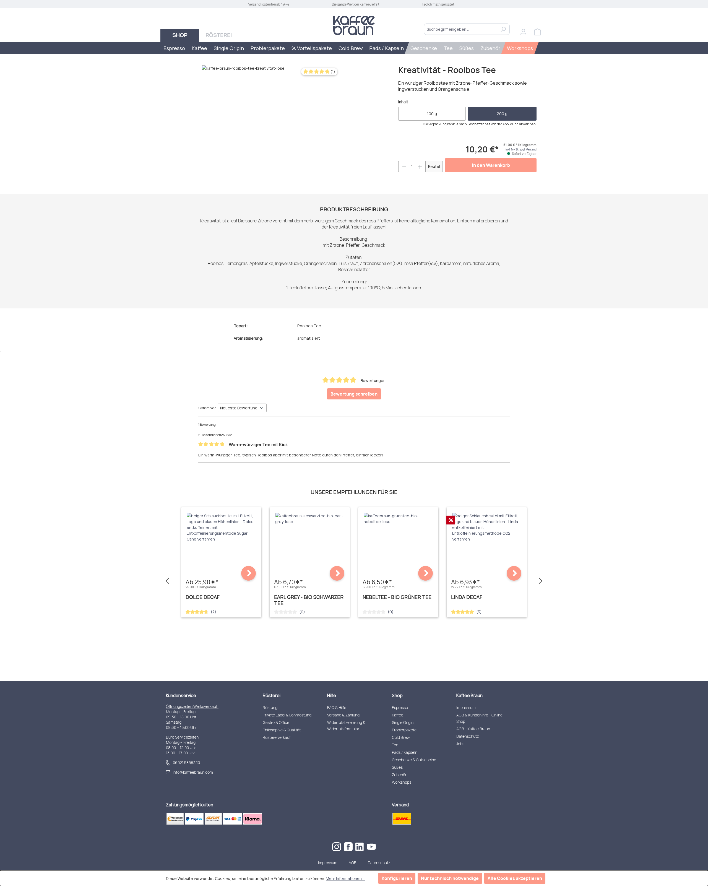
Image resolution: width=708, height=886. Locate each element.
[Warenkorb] (537, 32)
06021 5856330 (186, 762)
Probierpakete (404, 729)
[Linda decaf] (487, 527)
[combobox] (460, 29)
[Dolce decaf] (221, 527)
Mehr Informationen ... (345, 878)
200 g (502, 113)
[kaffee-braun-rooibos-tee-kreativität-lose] (271, 124)
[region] (255, 124)
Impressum (466, 707)
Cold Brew (401, 737)
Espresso (400, 707)
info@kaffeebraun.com (193, 772)
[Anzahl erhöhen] (420, 166)
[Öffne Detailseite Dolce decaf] (248, 573)
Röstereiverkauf (277, 737)
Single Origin (402, 722)
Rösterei (271, 695)
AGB (352, 862)
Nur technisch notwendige (450, 878)
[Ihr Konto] (523, 32)
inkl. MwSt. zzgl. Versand (521, 149)
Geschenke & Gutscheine (414, 759)
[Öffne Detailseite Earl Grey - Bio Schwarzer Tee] (337, 573)
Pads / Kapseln (404, 752)
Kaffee (397, 715)
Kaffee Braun (469, 695)
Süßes (397, 767)
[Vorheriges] (167, 581)
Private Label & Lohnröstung (287, 715)
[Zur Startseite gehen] (354, 25)
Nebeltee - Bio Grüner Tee (397, 597)
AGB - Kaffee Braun (473, 728)
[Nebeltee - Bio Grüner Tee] (398, 518)
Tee (395, 744)
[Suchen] (503, 29)
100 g (432, 113)
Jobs (460, 743)
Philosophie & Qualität (282, 729)
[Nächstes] (541, 581)
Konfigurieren (397, 878)
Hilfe (331, 695)
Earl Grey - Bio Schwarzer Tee (308, 600)
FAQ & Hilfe (336, 707)
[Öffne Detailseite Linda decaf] (514, 573)
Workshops (401, 782)
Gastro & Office (276, 722)
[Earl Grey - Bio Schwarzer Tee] (310, 518)
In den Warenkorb (491, 165)
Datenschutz (467, 736)
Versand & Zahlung (343, 715)
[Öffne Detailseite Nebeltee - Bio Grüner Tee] (425, 573)
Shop (397, 695)
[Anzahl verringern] (404, 166)
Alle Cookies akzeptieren (515, 878)
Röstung (270, 707)
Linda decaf (466, 597)
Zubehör (399, 774)
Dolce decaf (203, 597)
